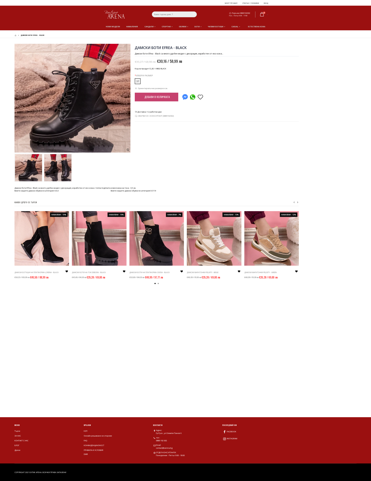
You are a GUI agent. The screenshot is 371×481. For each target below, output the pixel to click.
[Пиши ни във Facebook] (185, 96)
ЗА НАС (17, 435)
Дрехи (17, 450)
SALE (56, 190)
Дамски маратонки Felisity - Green (260, 272)
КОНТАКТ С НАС (21, 440)
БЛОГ (16, 445)
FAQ (85, 440)
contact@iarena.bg (164, 448)
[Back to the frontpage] (15, 35)
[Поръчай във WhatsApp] (192, 96)
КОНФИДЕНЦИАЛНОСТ (94, 445)
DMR (86, 454)
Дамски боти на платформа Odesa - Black (149, 272)
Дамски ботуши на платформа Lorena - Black (36, 272)
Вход (266, 3)
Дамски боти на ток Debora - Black (89, 272)
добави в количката (157, 97)
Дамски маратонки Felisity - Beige (202, 272)
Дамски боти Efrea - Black (161, 47)
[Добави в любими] (200, 97)
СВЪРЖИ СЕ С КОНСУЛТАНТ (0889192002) (156, 116)
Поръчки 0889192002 (241, 13)
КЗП (85, 431)
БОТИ (153, 190)
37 (137, 81)
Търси (17, 431)
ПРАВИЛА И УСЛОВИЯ (93, 450)
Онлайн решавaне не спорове (98, 435)
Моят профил (231, 3)
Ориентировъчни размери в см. (152, 88)
